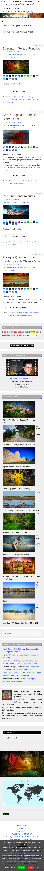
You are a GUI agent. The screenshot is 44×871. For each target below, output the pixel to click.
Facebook (21, 825)
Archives (7, 202)
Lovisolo (29, 242)
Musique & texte (22, 99)
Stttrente (8, 54)
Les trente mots (12, 99)
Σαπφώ (21, 183)
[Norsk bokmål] (6, 335)
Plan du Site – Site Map (11, 8)
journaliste (35, 97)
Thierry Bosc (19, 315)
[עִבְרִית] (26, 332)
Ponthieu (35, 99)
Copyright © (27, 5)
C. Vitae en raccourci (10, 5)
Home (5, 26)
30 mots (11, 97)
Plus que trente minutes (19, 196)
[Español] (14, 332)
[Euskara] (17, 332)
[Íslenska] (28, 332)
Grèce (16, 181)
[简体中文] (20, 335)
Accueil (4, 1)
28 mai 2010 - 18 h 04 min (12, 199)
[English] (23, 332)
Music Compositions (27, 54)
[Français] (3, 332)
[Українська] (31, 332)
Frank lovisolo (13, 242)
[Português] (20, 332)
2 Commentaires (37, 112)
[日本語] (14, 335)
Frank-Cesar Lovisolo (14, 16)
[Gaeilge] (37, 332)
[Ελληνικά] (9, 332)
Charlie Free (18, 97)
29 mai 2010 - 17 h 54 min (12, 52)
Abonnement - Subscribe (22, 345)
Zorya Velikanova (8, 102)
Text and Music (9, 57)
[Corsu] (12, 332)
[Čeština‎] (3, 335)
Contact (37, 1)
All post (15, 54)
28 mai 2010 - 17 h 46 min (12, 265)
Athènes (11, 181)
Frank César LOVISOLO (12, 649)
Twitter (21, 828)
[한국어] (17, 335)
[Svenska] (12, 335)
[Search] (39, 634)
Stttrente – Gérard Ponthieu (21, 48)
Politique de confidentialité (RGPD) (17, 12)
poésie (30, 99)
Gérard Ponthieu (27, 97)
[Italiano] (6, 332)
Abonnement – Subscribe (21, 1)
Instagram (21, 831)
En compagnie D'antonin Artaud (22, 378)
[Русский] (9, 335)
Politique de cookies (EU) (21, 839)
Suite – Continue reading (16, 92)
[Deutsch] (34, 332)
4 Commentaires (37, 45)
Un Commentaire (37, 193)
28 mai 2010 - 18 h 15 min (12, 122)
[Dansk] (39, 332)
